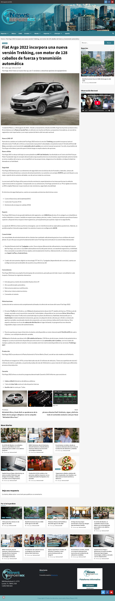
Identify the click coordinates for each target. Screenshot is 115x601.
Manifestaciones (86, 74)
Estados (26, 33)
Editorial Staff (16, 68)
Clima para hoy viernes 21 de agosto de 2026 (10, 522)
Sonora (40, 545)
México (14, 33)
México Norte (34, 545)
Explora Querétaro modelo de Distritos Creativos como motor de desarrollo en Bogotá (57, 552)
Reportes (4, 33)
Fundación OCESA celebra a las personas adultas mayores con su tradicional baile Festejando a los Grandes (39, 475)
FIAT (56, 405)
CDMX (20, 33)
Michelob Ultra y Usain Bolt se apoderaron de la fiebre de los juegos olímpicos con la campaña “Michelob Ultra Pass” (19, 413)
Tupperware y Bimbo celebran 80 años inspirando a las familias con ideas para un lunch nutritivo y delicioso (66, 475)
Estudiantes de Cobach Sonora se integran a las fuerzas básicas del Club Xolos (34, 551)
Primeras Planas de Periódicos (55, 515)
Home (3, 39)
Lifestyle (57, 33)
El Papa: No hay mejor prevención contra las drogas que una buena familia (80, 523)
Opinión (67, 33)
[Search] (113, 33)
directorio (54, 575)
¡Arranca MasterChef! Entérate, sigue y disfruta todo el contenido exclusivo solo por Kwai (60, 412)
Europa (73, 517)
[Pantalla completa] (112, 110)
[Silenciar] (109, 110)
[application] (97, 103)
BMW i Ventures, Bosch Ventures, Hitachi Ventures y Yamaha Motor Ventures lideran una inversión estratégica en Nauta (39, 447)
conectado (19, 494)
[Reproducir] (83, 110)
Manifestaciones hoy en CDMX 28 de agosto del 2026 (34, 522)
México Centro (57, 543)
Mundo (37, 33)
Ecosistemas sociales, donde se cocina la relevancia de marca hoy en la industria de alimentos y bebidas (67, 446)
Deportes (46, 33)
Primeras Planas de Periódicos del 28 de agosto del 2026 (57, 522)
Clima (3, 517)
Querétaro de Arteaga (53, 545)
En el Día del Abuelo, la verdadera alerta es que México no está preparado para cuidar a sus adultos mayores (13, 447)
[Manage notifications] (3, 597)
